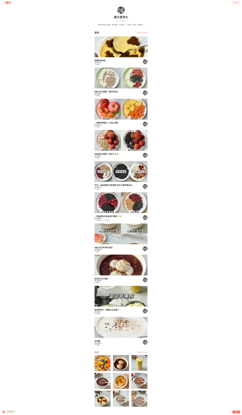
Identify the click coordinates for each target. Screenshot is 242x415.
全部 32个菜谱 (142, 33)
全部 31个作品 (142, 352)
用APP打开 (236, 2)
